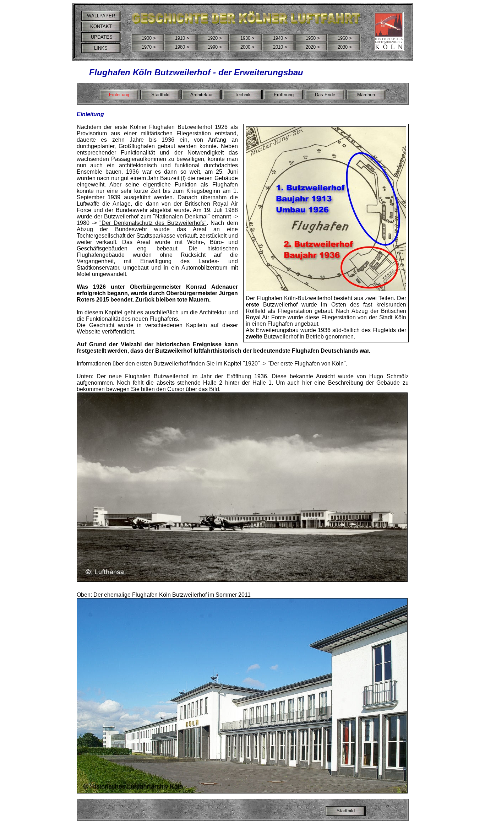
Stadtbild (160, 94)
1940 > (280, 38)
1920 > (215, 38)
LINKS (101, 48)
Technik (243, 94)
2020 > (313, 47)
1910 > (182, 38)
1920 (251, 364)
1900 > (149, 38)
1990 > (215, 47)
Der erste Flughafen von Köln (307, 364)
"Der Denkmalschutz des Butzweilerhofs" (152, 223)
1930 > (247, 38)
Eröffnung (284, 94)
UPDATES (101, 37)
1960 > (345, 38)
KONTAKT (101, 26)
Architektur (201, 94)
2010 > (280, 47)
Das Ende (325, 94)
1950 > (313, 38)
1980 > (182, 47)
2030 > (345, 47)
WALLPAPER (101, 15)
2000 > (247, 47)
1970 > (149, 47)
